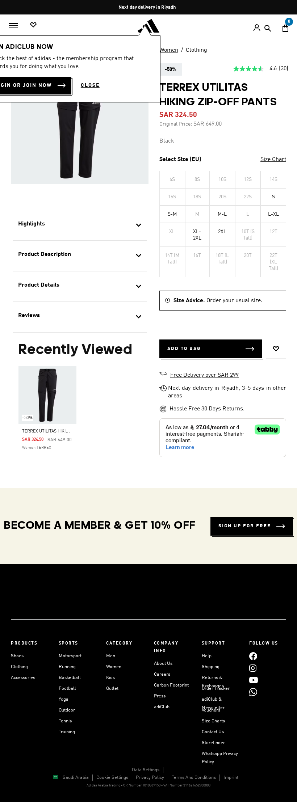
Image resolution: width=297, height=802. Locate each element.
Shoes (17, 656)
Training (67, 732)
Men (110, 656)
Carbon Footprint (171, 685)
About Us (163, 663)
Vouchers (211, 710)
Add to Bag (184, 348)
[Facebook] (253, 656)
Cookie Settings (112, 777)
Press (160, 696)
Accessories (23, 677)
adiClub (162, 707)
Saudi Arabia (76, 777)
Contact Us (213, 732)
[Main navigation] (13, 25)
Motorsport (70, 656)
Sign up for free (244, 526)
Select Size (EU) (180, 159)
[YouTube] (253, 680)
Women (168, 50)
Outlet (112, 688)
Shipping (210, 666)
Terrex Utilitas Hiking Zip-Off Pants (63, 431)
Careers (162, 674)
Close (90, 85)
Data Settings (145, 770)
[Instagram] (252, 668)
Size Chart (273, 159)
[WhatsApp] (253, 691)
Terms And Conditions (194, 777)
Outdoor (67, 710)
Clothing (196, 50)
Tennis (65, 721)
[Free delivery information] (163, 374)
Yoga (63, 699)
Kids (110, 677)
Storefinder (213, 742)
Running (67, 666)
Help (207, 656)
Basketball (70, 677)
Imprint (230, 777)
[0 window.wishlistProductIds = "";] (33, 25)
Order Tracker (216, 688)
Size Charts (213, 721)
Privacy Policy (150, 777)
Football (67, 688)
